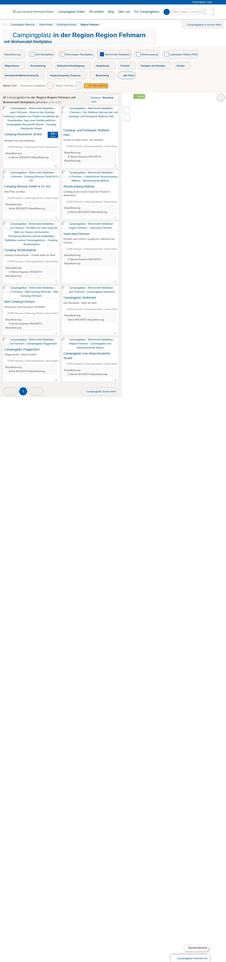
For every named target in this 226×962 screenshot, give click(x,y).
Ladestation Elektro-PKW (183, 54)
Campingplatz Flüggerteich (22, 349)
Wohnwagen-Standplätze (79, 54)
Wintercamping (149, 54)
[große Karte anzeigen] (126, 110)
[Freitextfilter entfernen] (203, 12)
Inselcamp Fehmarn (76, 234)
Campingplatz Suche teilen (101, 391)
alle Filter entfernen (97, 85)
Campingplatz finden (71, 11)
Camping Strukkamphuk (20, 250)
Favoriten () (192, 958)
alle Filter (128, 75)
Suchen (210, 12)
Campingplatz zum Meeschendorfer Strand (86, 356)
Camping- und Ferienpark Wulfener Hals (86, 132)
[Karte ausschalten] (221, 97)
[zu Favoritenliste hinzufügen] (7, 110)
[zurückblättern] (12, 118)
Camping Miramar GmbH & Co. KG (27, 186)
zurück (140, 96)
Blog (111, 11)
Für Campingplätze (146, 11)
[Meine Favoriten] (166, 11)
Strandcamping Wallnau (78, 186)
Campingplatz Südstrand (79, 297)
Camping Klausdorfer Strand (23, 134)
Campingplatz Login (201, 2)
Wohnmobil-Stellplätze (117, 54)
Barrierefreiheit (197, 947)
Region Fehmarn (64, 85)
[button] (10, 391)
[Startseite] (4, 24)
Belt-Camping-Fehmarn (19, 301)
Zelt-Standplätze (44, 54)
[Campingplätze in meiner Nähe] (126, 118)
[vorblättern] (51, 118)
